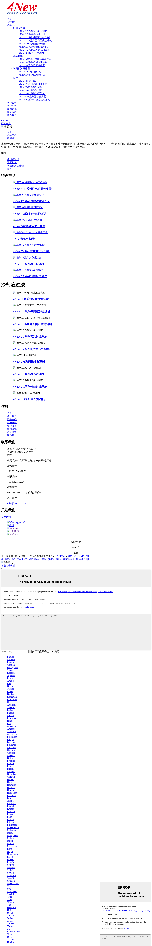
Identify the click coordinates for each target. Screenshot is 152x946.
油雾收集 (18, 56)
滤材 (86, 559)
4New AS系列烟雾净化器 (32, 65)
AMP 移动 (84, 556)
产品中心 (12, 25)
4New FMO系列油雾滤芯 (32, 93)
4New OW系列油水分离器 (32, 96)
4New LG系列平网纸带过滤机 (34, 37)
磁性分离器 (40, 559)
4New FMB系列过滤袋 (30, 87)
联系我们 (12, 115)
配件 (15, 78)
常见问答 (12, 112)
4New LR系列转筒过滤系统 (33, 47)
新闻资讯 (12, 109)
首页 (9, 18)
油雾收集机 (69, 559)
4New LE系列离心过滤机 (32, 34)
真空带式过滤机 (25, 559)
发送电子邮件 (8, 565)
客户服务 (12, 106)
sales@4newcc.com (16, 503)
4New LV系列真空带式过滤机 (34, 50)
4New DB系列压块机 (30, 71)
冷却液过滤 (19, 28)
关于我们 (12, 22)
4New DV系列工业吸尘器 (32, 75)
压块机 (79, 559)
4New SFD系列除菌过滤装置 (31, 299)
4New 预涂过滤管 (28, 81)
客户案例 (12, 103)
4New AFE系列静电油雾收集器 (35, 59)
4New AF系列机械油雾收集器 (34, 62)
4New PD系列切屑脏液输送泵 (34, 99)
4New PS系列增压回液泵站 (33, 84)
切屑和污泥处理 (21, 68)
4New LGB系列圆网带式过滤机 (35, 40)
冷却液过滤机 (8, 559)
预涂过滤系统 (55, 559)
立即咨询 (6, 517)
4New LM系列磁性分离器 (32, 43)
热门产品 (61, 556)
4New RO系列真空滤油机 (32, 53)
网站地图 (72, 556)
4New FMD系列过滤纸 (30, 90)
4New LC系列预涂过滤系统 (33, 31)
